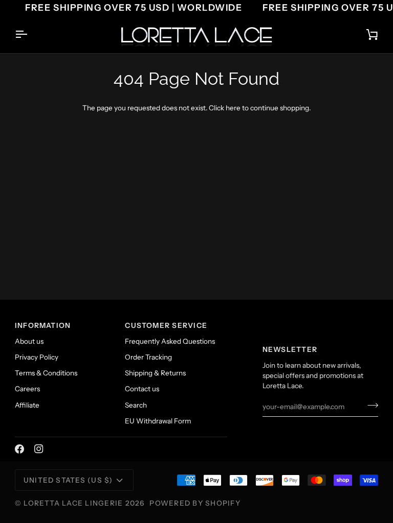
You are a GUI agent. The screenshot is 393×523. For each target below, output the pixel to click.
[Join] (369, 405)
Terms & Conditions (46, 373)
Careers (27, 389)
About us (29, 341)
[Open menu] (30, 35)
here (233, 108)
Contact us (142, 389)
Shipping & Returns (155, 373)
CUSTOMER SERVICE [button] (166, 325)
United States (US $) (68, 480)
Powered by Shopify (194, 503)
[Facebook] (19, 449)
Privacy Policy (36, 357)
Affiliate (27, 405)
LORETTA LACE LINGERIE (73, 503)
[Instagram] (38, 449)
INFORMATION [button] (43, 325)
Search (136, 405)
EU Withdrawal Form (158, 421)
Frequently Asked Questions (170, 341)
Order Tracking (148, 357)
